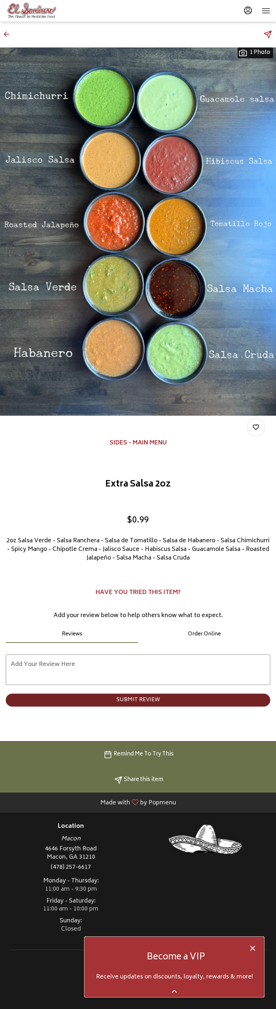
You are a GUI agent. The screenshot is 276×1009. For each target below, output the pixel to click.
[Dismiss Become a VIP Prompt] (252, 948)
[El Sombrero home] (38, 11)
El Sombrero (205, 839)
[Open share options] (267, 34)
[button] (8, 34)
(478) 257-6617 (71, 867)
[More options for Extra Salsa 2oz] (255, 427)
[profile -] (248, 10)
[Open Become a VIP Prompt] (174, 991)
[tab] (72, 634)
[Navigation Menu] (266, 11)
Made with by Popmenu (90, 802)
